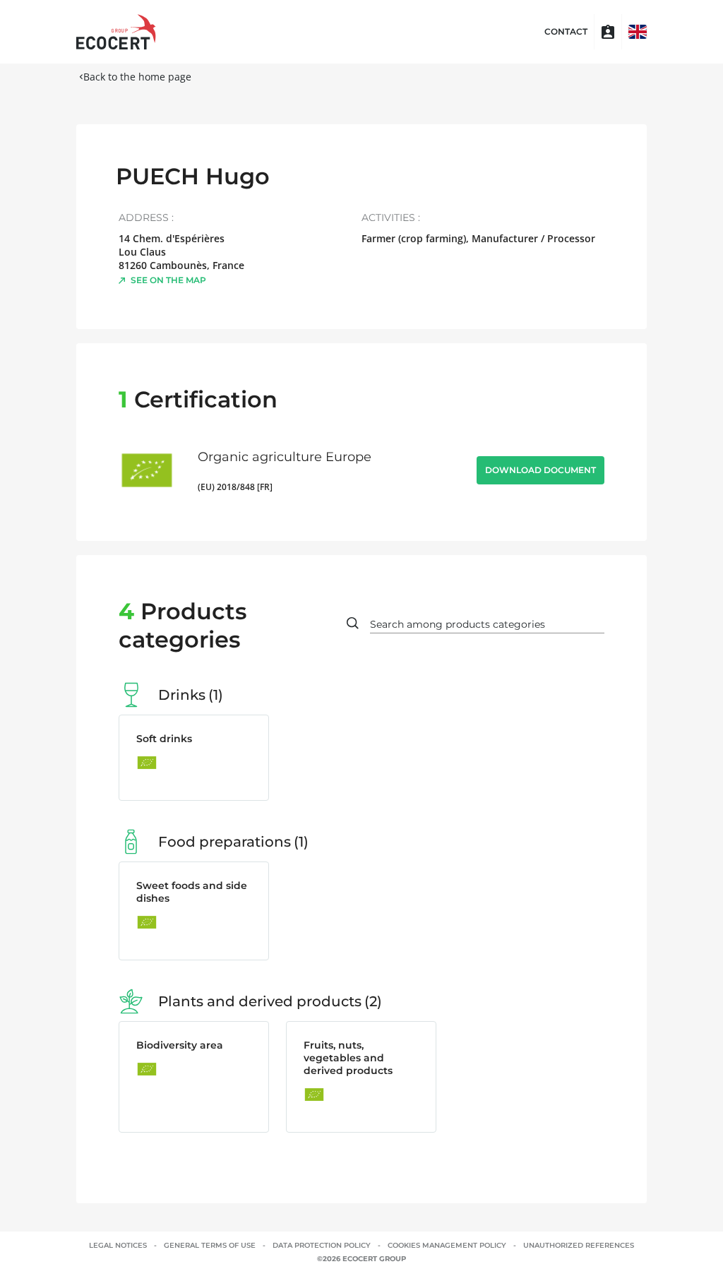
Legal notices (118, 1245)
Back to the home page (137, 76)
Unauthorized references (578, 1245)
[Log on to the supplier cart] (608, 32)
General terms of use (210, 1245)
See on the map (168, 280)
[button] (637, 32)
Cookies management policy (447, 1245)
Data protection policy (322, 1245)
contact (565, 32)
